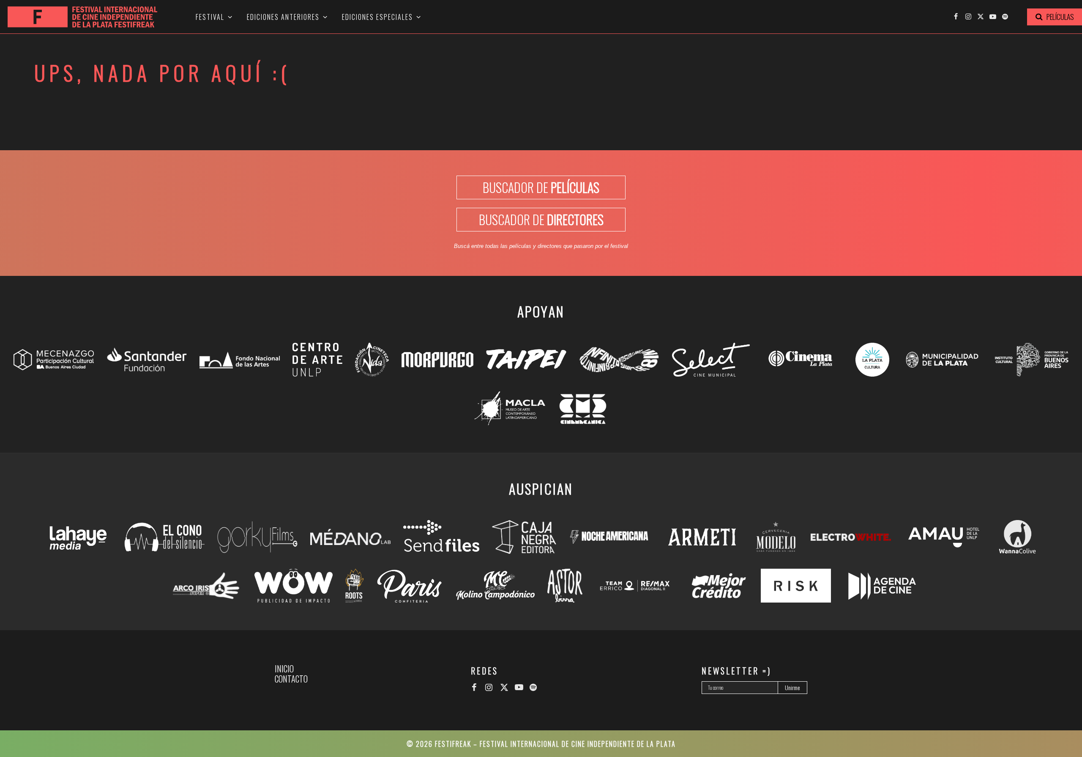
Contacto (291, 678)
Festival (210, 17)
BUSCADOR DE (541, 187)
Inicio (284, 668)
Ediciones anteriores (283, 17)
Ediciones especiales (377, 17)
